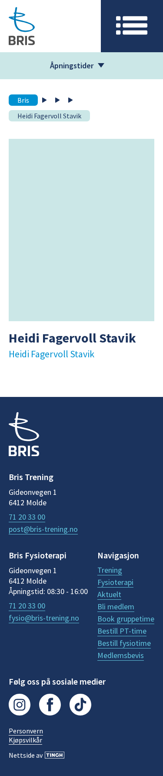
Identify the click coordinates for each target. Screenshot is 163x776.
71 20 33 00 (27, 517)
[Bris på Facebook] (50, 706)
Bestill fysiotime (124, 643)
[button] (132, 26)
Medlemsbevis (120, 655)
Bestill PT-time (121, 631)
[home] (50, 26)
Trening (109, 570)
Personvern (26, 730)
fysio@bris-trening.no (44, 618)
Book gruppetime (125, 619)
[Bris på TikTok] (80, 706)
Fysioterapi (115, 582)
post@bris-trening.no (43, 529)
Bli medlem (115, 606)
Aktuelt (109, 594)
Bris (23, 100)
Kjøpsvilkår (25, 740)
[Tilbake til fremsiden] (24, 435)
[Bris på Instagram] (19, 706)
